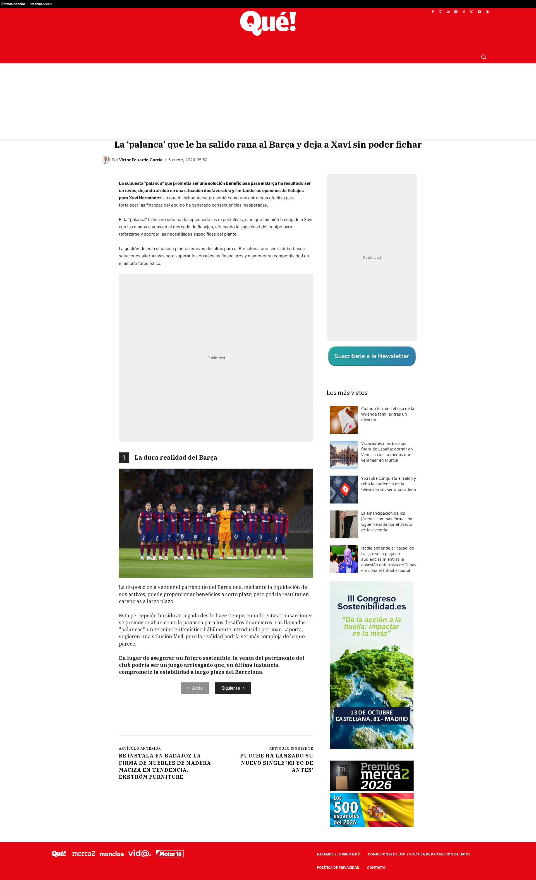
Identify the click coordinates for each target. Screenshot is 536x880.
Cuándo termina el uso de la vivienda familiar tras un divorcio (387, 414)
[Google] (487, 12)
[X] (471, 12)
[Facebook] (433, 12)
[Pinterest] (190, 716)
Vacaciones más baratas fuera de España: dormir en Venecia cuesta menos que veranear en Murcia (387, 452)
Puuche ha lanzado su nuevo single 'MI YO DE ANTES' (276, 762)
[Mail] (448, 12)
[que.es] (268, 23)
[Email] (241, 716)
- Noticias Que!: (40, 4)
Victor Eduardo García (140, 160)
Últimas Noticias (13, 4)
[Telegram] (456, 12)
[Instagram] (440, 12)
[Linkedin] (228, 716)
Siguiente (231, 688)
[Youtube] (479, 12)
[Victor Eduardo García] (107, 160)
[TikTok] (464, 12)
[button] (483, 56)
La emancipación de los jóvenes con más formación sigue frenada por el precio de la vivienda (386, 521)
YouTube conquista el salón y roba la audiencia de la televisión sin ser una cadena (388, 484)
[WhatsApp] (203, 716)
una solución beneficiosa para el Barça (238, 183)
